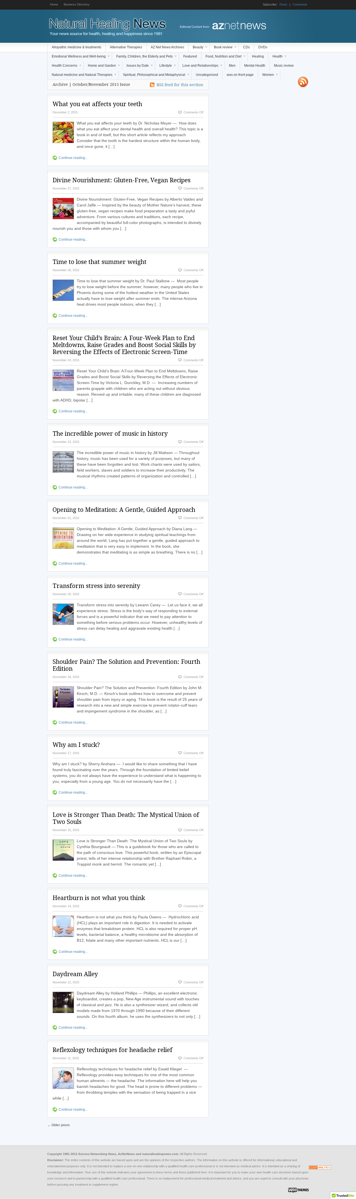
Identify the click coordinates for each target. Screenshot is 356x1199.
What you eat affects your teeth (97, 104)
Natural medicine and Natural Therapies (80, 76)
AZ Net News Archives (167, 47)
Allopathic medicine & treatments (76, 47)
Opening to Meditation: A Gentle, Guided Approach (124, 509)
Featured (190, 56)
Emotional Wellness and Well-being (77, 57)
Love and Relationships (198, 67)
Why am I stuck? (76, 744)
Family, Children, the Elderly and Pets (142, 57)
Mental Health (254, 66)
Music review (284, 66)
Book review (221, 48)
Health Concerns (62, 67)
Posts (283, 4)
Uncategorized (207, 75)
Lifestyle (163, 67)
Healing (258, 56)
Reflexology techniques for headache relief (112, 1049)
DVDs (262, 47)
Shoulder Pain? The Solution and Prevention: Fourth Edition (126, 665)
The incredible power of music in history (110, 433)
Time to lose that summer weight (100, 261)
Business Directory (77, 4)
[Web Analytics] (320, 1168)
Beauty (196, 48)
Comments (300, 4)
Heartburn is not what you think (99, 897)
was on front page (240, 75)
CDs (246, 47)
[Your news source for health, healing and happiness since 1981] (107, 35)
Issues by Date (135, 67)
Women (266, 76)
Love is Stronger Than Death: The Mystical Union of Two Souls (126, 818)
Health (275, 57)
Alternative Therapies (126, 47)
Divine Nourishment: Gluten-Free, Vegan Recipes (122, 180)
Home (54, 4)
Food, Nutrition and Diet (221, 57)
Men (232, 66)
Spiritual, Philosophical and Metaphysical (152, 76)
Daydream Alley (75, 974)
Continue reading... (73, 158)
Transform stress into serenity (96, 585)
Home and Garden (100, 67)
